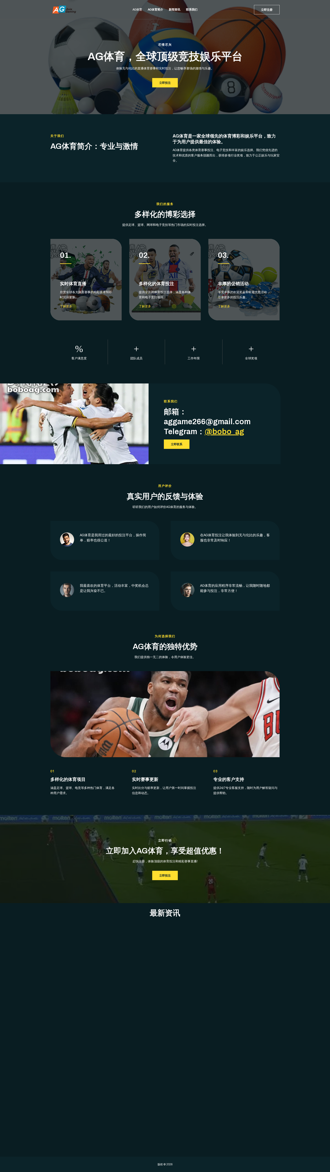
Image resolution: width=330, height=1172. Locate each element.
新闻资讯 (174, 9)
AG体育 (137, 9)
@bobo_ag (224, 431)
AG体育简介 (155, 9)
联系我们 (191, 9)
